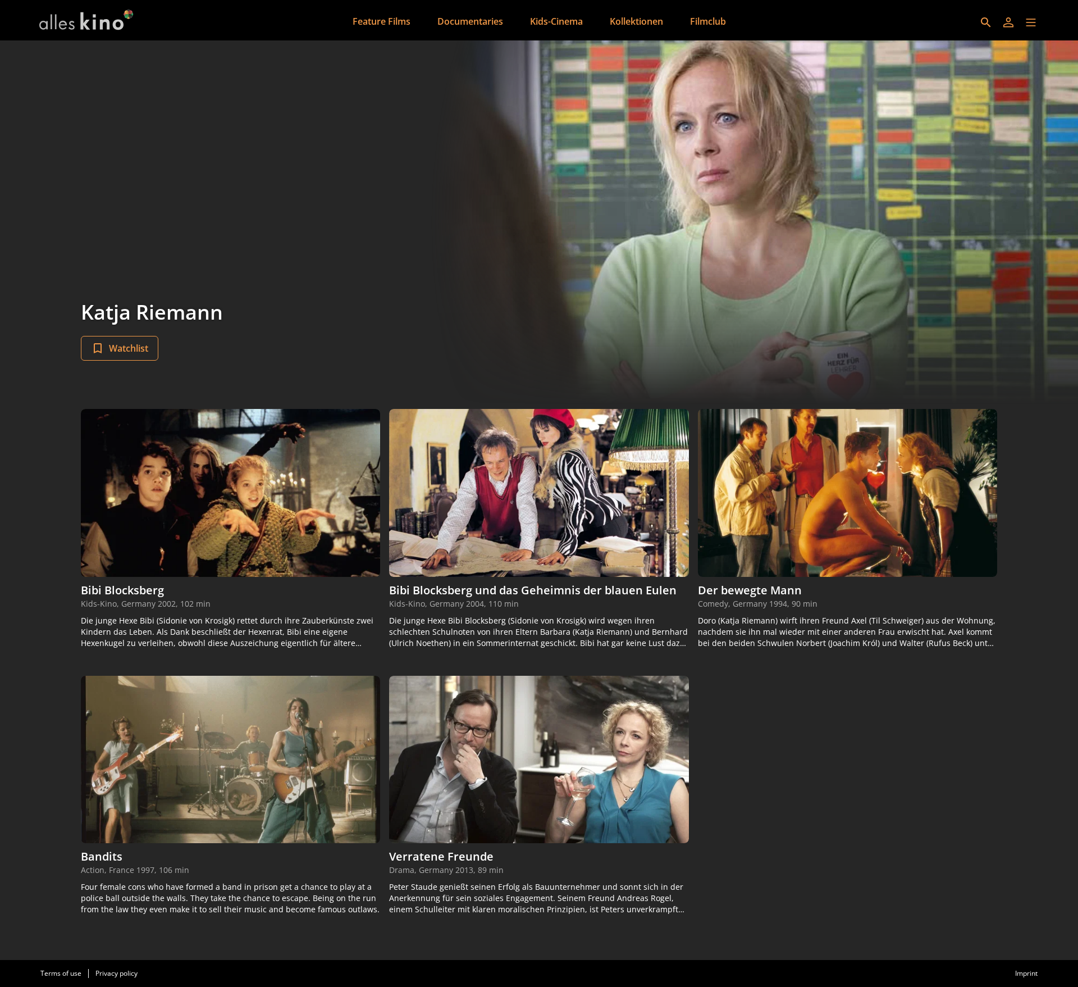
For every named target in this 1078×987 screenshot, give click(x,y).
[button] (1031, 22)
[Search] (986, 22)
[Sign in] (1008, 22)
